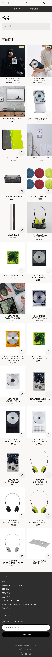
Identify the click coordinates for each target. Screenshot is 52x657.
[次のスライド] (49, 8)
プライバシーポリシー (10, 601)
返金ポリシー (7, 597)
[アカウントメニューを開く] (43, 2)
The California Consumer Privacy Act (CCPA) (19, 604)
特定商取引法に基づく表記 (12, 585)
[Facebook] (26, 653)
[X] (30, 653)
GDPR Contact (7, 608)
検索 (3, 581)
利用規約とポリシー (26, 649)
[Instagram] (21, 653)
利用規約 (5, 589)
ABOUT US (6, 615)
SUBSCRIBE (26, 634)
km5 (21, 645)
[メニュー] (3, 3)
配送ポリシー (7, 593)
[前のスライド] (2, 8)
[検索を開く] (8, 2)
